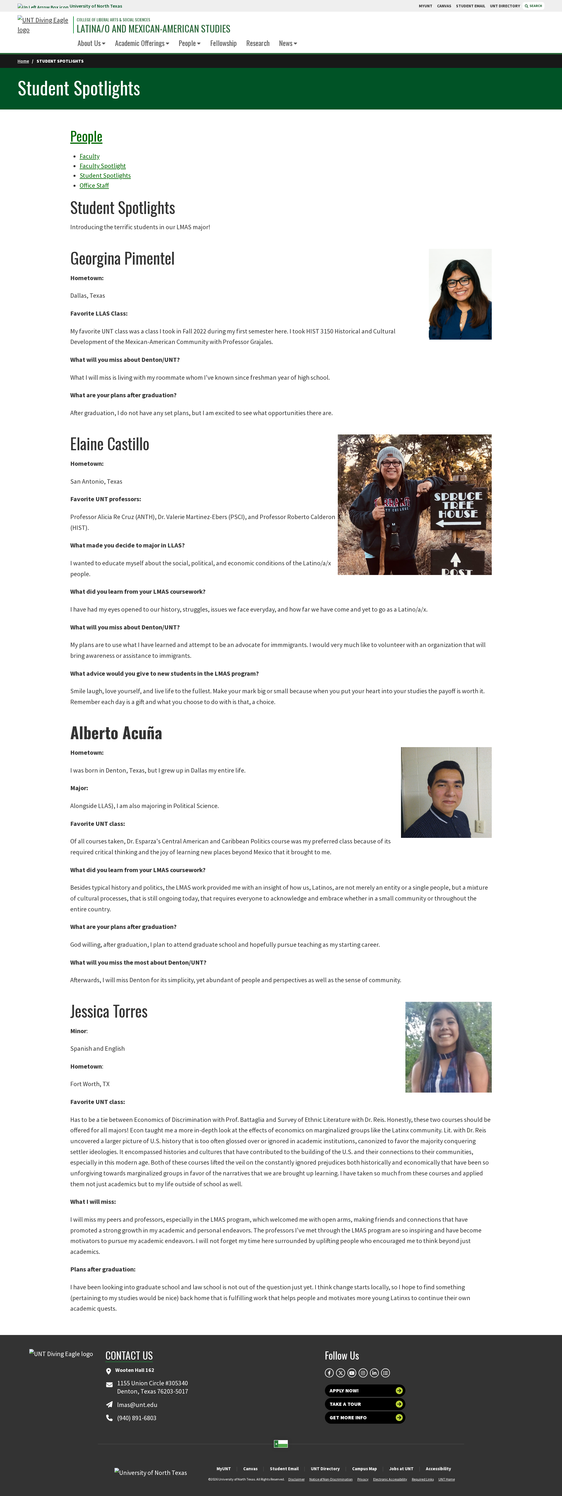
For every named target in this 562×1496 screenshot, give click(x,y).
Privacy (363, 1479)
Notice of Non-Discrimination (331, 1479)
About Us (89, 42)
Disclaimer (296, 1479)
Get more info (348, 1417)
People (187, 42)
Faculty (90, 156)
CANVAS (444, 5)
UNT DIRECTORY (505, 5)
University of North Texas (96, 6)
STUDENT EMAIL (470, 5)
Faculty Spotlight (103, 166)
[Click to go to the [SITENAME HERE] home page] (44, 25)
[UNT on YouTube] (351, 1372)
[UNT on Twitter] (340, 1372)
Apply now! (344, 1390)
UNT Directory (325, 1468)
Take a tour (345, 1404)
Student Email (284, 1468)
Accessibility (438, 1468)
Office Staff (94, 185)
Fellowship (223, 42)
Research (258, 42)
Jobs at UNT (401, 1468)
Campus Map (364, 1468)
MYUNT (425, 5)
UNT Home (446, 1479)
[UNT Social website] (385, 1372)
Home (23, 61)
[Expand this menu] (104, 43)
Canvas (250, 1468)
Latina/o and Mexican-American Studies (153, 28)
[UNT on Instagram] (363, 1372)
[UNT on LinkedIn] (374, 1372)
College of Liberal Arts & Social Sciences (113, 20)
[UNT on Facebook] (329, 1372)
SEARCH (535, 6)
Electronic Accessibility (390, 1479)
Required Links (423, 1479)
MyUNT (224, 1468)
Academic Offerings (140, 42)
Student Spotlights (105, 175)
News (285, 42)
